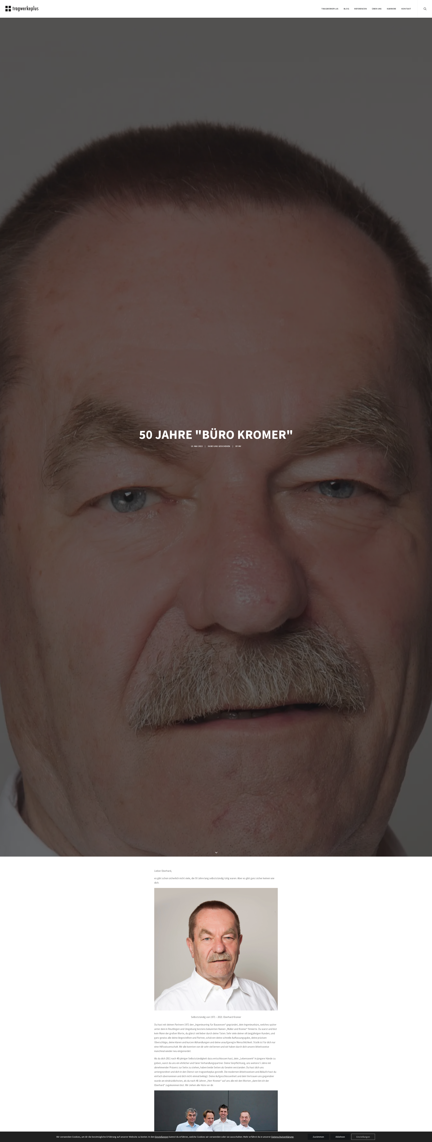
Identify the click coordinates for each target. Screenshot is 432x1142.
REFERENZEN (360, 8)
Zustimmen (318, 1136)
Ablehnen (340, 1136)
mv (239, 446)
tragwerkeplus (330, 8)
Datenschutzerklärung (282, 1136)
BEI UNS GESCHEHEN (220, 446)
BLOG (346, 8)
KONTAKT (406, 8)
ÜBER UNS (377, 8)
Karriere (391, 8)
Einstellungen (161, 1136)
